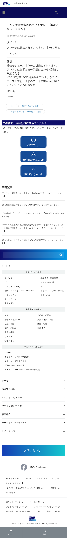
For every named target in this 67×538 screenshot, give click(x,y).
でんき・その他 (47, 282)
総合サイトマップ (13, 502)
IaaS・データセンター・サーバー (19, 291)
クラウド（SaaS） (13, 286)
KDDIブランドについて (46, 478)
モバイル (8, 278)
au (27, 478)
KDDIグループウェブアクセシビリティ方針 (23, 488)
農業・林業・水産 (45, 319)
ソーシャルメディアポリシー (45, 507)
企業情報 (54, 488)
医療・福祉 (42, 324)
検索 (44, 534)
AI (41, 286)
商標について (52, 511)
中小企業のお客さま (12, 405)
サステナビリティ (13, 483)
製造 (6, 315)
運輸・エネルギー (12, 319)
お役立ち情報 (8, 389)
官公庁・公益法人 (45, 315)
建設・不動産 (10, 328)
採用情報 (10, 492)
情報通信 (41, 328)
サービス (8, 336)
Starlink (8, 352)
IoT (6, 282)
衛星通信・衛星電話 (49, 278)
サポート (14, 422)
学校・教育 (9, 340)
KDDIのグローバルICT (14, 365)
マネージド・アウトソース (52, 291)
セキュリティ (10, 295)
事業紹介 (6, 414)
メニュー (11, 534)
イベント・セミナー (12, 397)
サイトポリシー (36, 502)
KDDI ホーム (11, 478)
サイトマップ (8, 431)
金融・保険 (9, 324)
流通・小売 (9, 332)
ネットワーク (10, 299)
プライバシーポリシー (15, 507)
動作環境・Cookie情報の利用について (22, 511)
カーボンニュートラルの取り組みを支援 (22, 369)
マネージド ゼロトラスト (16, 361)
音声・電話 (9, 303)
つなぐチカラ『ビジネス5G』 (18, 357)
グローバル (45, 295)
